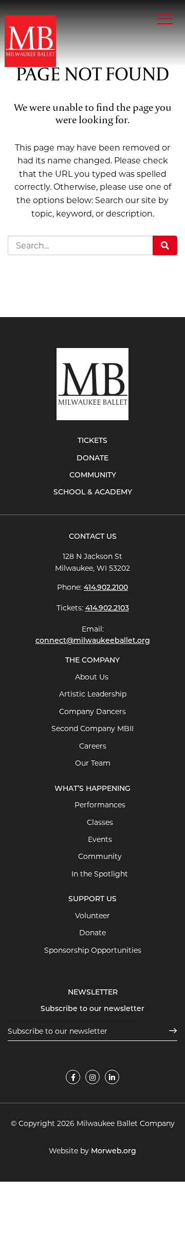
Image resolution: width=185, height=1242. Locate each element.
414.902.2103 (107, 608)
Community (92, 475)
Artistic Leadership (92, 694)
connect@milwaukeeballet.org (92, 641)
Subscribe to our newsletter (92, 1009)
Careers (92, 746)
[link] (73, 1077)
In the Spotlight (99, 874)
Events (100, 839)
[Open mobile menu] (165, 18)
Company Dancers (92, 711)
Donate (92, 458)
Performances (100, 804)
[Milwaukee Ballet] (30, 40)
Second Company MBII (92, 728)
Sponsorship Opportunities (92, 950)
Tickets (92, 441)
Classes (100, 822)
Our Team (92, 763)
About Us (92, 677)
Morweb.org (113, 1151)
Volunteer (92, 915)
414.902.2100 (106, 588)
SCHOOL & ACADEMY (92, 492)
